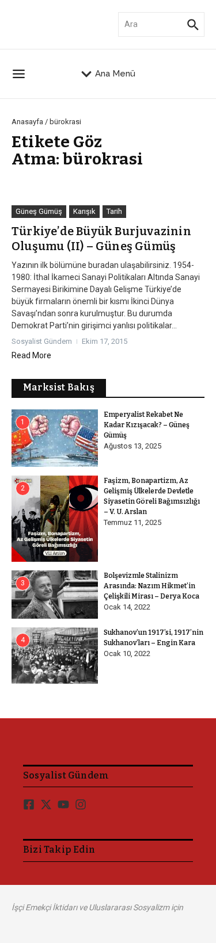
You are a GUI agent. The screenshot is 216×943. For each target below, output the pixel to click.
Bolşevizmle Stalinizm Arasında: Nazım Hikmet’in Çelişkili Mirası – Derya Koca (151, 586)
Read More (31, 355)
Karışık (84, 211)
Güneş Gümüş (39, 211)
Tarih (114, 211)
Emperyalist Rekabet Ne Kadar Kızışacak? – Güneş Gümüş (147, 425)
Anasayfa (27, 121)
